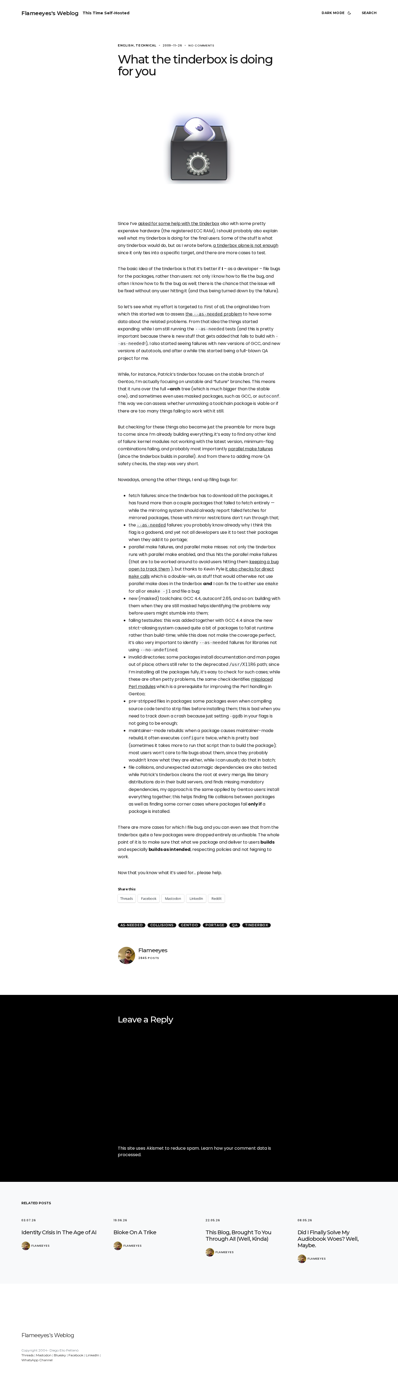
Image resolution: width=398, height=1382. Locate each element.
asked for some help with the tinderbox (179, 223)
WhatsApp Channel (37, 1360)
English (126, 45)
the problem (213, 314)
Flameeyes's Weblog (49, 13)
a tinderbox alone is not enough (245, 245)
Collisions (162, 925)
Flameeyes (152, 950)
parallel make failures (250, 449)
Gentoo (189, 925)
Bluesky (60, 1355)
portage (214, 925)
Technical (146, 45)
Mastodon (43, 1355)
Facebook (75, 1355)
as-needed (131, 925)
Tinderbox (256, 925)
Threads (27, 1355)
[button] (337, 13)
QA (235, 925)
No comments (201, 45)
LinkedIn (92, 1355)
